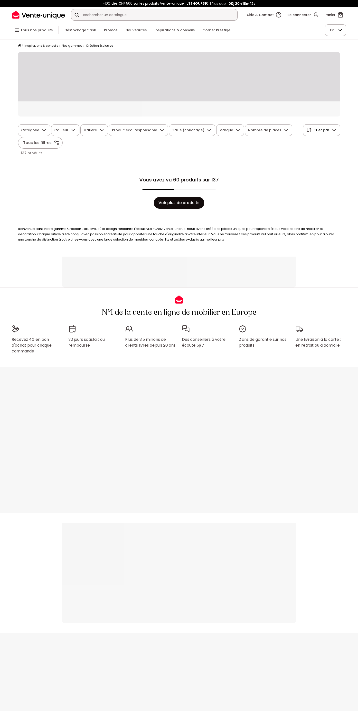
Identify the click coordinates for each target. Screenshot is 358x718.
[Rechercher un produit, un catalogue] (76, 14)
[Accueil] (19, 46)
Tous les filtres (37, 142)
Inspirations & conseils (41, 46)
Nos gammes (72, 46)
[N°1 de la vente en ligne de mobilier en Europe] (38, 14)
